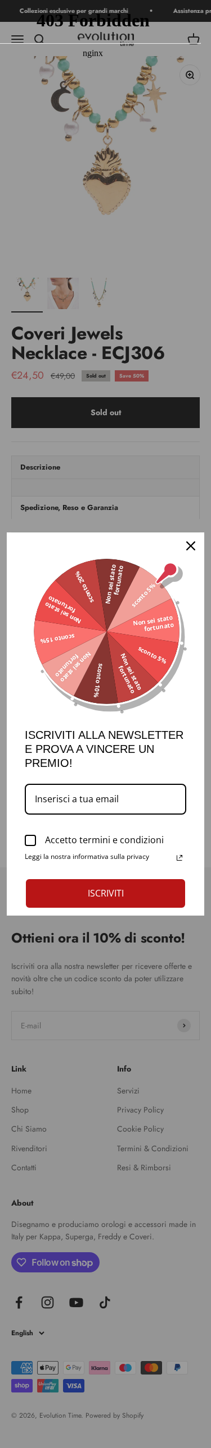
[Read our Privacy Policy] (179, 858)
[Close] (190, 545)
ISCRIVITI (106, 893)
